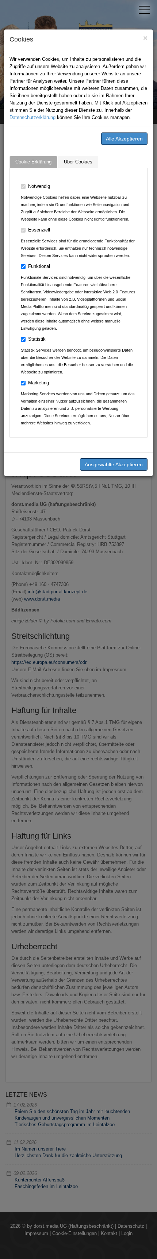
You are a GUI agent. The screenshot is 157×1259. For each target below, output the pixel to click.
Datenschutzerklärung (32, 117)
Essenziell (39, 230)
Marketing (38, 382)
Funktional (39, 266)
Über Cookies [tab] (78, 162)
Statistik (37, 339)
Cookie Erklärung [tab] (33, 162)
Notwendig (39, 186)
